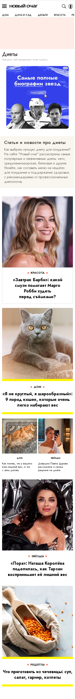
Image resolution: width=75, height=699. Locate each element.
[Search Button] (64, 6)
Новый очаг (24, 6)
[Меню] (4, 6)
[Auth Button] (70, 6)
